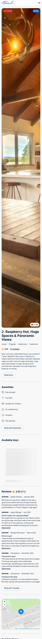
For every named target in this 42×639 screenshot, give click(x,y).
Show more (6, 528)
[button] (23, 616)
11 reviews (14, 349)
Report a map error (34, 628)
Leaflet (16, 628)
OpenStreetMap (24, 628)
